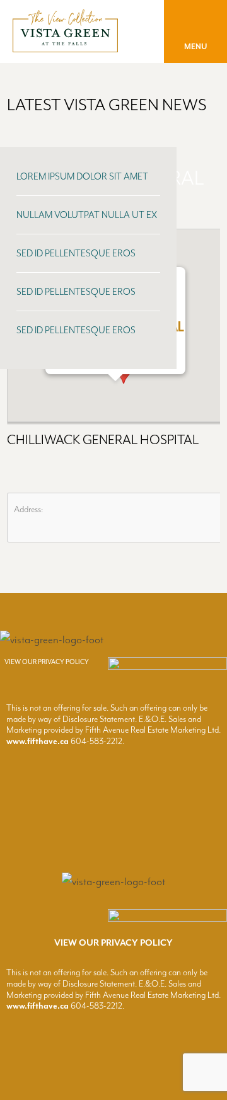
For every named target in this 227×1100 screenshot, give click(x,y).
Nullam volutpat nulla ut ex (86, 215)
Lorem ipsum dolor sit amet (82, 177)
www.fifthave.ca (37, 741)
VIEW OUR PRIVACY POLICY (46, 662)
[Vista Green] (65, 46)
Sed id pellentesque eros (76, 254)
